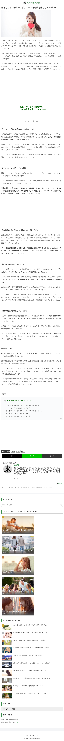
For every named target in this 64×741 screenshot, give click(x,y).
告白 (23, 451)
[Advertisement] (32, 87)
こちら (17, 722)
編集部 (16, 465)
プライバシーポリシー (32, 735)
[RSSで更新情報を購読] (17, 478)
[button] (52, 456)
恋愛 (9, 451)
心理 (4, 451)
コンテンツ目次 (30, 121)
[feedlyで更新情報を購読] (15, 478)
